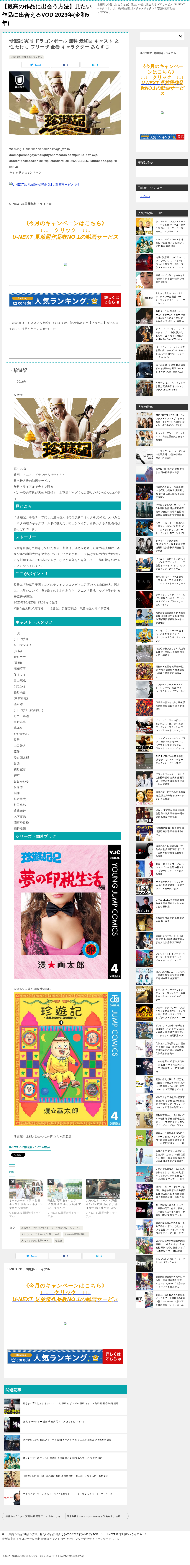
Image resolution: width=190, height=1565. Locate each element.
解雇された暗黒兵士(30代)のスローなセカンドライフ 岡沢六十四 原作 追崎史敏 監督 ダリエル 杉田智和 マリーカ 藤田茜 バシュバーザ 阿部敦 (170, 1138)
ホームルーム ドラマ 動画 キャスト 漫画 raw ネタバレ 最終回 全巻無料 (26, 1204)
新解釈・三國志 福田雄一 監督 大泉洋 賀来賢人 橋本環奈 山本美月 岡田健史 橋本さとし (170, 671)
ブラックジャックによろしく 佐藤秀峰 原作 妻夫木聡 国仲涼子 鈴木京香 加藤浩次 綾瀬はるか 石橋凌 (170, 779)
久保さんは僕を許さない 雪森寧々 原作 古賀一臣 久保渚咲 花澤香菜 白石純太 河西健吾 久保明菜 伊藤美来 (170, 1048)
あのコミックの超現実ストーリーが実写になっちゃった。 (51, 1228)
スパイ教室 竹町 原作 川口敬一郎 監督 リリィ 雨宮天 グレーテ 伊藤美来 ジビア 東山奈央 (170, 1066)
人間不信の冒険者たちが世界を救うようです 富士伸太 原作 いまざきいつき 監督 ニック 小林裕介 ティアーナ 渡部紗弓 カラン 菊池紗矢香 (170, 1174)
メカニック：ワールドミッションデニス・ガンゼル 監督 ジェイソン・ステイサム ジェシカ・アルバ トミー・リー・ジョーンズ (170, 725)
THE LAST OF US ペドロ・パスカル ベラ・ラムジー (170, 1261)
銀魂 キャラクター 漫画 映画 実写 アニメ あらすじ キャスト (54, 1421)
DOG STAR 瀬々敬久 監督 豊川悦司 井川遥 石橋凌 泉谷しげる (170, 831)
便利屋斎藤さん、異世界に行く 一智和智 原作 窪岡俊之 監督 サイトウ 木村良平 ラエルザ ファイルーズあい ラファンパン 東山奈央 (170, 1120)
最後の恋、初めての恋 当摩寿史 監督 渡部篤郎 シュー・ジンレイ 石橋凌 (170, 795)
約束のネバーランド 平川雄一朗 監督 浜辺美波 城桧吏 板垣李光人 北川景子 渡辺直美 (170, 939)
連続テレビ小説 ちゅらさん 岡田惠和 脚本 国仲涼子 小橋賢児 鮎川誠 (170, 278)
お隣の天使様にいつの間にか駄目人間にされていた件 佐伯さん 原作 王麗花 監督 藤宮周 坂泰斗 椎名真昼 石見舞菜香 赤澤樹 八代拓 (170, 1156)
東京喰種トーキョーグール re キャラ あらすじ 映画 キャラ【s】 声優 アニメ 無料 (98, 1516)
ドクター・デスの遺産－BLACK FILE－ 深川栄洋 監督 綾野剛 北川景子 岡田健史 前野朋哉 (170, 546)
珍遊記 (58, 1240)
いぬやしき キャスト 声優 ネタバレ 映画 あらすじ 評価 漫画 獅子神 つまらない (102, 1204)
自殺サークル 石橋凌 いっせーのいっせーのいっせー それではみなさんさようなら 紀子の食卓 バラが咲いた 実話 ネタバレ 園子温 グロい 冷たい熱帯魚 (170, 316)
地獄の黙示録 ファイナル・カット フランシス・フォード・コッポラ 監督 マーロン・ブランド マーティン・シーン (170, 262)
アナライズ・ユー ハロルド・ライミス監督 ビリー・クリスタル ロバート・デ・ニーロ (67, 1494)
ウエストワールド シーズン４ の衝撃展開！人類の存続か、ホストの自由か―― (170, 454)
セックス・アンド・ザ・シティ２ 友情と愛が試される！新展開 (170, 436)
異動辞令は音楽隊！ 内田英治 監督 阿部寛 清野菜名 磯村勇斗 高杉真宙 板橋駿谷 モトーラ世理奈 (170, 617)
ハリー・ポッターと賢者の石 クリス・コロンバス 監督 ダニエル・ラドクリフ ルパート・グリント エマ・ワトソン (170, 528)
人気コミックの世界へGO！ (35, 1240)
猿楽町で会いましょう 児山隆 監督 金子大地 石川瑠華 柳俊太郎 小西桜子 (170, 652)
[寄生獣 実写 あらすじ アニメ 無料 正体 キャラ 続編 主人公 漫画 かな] (65, 1189)
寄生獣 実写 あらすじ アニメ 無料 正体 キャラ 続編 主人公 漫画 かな (64, 1204)
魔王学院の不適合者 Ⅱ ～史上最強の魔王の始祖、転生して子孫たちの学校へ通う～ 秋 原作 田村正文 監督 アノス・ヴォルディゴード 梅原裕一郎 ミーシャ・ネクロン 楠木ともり (170, 1210)
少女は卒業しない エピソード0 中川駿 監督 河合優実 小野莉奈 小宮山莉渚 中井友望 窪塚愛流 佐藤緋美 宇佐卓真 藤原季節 (170, 510)
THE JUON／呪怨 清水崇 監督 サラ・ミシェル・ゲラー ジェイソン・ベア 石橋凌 (170, 759)
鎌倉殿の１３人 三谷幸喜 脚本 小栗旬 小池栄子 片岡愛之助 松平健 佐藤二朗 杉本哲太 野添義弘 (170, 492)
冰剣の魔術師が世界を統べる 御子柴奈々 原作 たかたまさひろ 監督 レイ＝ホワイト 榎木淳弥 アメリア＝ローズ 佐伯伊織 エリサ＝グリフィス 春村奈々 (170, 1228)
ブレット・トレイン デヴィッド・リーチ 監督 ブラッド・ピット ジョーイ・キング (170, 957)
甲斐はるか (145, 162)
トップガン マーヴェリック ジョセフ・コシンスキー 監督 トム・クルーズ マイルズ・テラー (170, 994)
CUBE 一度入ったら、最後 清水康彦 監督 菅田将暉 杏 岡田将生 (170, 705)
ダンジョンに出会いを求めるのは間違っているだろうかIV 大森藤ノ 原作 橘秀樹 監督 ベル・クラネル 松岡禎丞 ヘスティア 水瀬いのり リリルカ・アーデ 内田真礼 (170, 1030)
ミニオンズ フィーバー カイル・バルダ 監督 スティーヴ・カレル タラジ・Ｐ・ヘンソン (170, 635)
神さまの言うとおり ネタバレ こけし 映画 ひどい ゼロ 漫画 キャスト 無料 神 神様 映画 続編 (70, 1403)
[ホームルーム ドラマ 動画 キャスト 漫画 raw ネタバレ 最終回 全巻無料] (26, 1189)
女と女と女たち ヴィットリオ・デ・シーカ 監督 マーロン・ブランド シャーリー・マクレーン (170, 298)
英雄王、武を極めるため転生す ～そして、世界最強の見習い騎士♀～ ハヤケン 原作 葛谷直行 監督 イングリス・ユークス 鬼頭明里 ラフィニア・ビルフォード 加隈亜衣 (170, 1300)
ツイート (145, 196)
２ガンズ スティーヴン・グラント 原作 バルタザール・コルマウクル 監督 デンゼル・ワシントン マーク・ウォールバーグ (170, 743)
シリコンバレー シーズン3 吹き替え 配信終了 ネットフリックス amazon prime (170, 386)
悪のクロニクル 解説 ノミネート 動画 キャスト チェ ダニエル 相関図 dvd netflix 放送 (67, 1439)
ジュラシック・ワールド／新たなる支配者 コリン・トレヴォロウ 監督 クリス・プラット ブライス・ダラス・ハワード (170, 1012)
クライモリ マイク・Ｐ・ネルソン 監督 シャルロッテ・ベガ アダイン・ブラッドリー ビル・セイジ (170, 599)
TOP (52, 1534)
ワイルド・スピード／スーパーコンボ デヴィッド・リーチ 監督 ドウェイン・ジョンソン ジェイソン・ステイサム (170, 564)
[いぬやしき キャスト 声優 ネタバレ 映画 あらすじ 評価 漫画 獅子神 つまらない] (103, 1189)
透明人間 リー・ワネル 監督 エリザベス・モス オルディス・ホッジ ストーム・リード (170, 580)
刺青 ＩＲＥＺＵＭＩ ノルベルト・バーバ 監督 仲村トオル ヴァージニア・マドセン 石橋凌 (170, 869)
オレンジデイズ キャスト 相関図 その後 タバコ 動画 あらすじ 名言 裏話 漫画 (62, 1458)
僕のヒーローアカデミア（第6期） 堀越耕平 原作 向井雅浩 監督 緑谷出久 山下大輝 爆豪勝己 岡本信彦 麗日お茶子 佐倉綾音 (170, 1192)
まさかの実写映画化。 (76, 1234)
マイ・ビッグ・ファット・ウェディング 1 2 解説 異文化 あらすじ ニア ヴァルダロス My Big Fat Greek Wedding (170, 334)
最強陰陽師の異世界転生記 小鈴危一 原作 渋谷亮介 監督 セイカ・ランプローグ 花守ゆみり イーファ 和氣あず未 (170, 1282)
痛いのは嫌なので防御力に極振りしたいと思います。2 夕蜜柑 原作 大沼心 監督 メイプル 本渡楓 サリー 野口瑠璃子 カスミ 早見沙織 (170, 1246)
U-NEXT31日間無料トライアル (26, 57)
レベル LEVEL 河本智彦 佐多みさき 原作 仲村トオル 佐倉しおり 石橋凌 (170, 903)
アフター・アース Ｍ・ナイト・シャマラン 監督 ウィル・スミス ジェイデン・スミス (170, 689)
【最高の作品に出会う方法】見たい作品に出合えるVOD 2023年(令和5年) (47, 14)
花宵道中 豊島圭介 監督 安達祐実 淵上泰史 (170, 919)
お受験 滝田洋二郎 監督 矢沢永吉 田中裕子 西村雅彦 (170, 471)
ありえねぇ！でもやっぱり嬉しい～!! (40, 1234)
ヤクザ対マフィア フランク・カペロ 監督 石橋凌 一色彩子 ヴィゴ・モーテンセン (170, 885)
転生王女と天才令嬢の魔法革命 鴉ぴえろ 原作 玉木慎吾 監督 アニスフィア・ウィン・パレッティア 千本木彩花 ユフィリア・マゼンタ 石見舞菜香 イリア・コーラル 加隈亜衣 (170, 1102)
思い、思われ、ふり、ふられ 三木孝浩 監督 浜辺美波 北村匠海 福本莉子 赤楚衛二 (170, 975)
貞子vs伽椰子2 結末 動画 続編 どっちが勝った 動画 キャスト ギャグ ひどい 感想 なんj (170, 368)
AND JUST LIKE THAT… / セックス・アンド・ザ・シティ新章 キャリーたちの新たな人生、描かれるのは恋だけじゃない (170, 420)
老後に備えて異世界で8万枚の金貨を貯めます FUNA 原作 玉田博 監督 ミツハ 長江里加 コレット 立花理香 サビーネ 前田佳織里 (170, 1084)
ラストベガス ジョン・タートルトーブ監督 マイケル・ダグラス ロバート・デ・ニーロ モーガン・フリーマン (170, 226)
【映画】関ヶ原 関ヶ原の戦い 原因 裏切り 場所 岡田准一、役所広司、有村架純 (65, 1476)
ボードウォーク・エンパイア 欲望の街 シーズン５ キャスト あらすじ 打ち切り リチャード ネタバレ (170, 352)
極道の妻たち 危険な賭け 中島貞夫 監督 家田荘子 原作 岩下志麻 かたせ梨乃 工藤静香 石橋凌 (170, 851)
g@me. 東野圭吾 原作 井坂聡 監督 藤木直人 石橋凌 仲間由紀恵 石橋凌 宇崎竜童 (170, 813)
